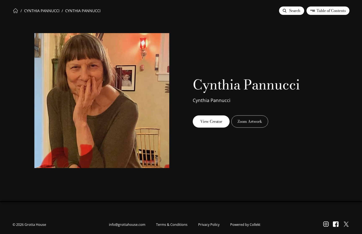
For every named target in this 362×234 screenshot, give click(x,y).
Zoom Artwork (250, 121)
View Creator (211, 121)
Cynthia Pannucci (41, 11)
